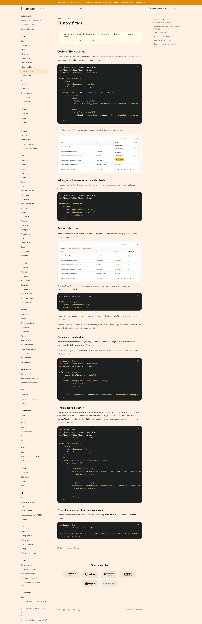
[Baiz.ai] (127, 574)
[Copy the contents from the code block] (138, 67)
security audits (84, 2)
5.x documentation (107, 41)
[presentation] (35, 318)
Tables (59, 18)
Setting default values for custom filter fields (167, 27)
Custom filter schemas (161, 22)
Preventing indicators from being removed (167, 45)
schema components (77, 57)
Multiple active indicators (163, 40)
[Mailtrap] (90, 574)
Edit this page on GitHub (69, 548)
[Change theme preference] (179, 8)
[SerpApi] (90, 583)
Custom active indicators (164, 36)
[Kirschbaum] (71, 574)
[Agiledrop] (109, 574)
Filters (67, 18)
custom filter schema (81, 316)
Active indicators (159, 33)
